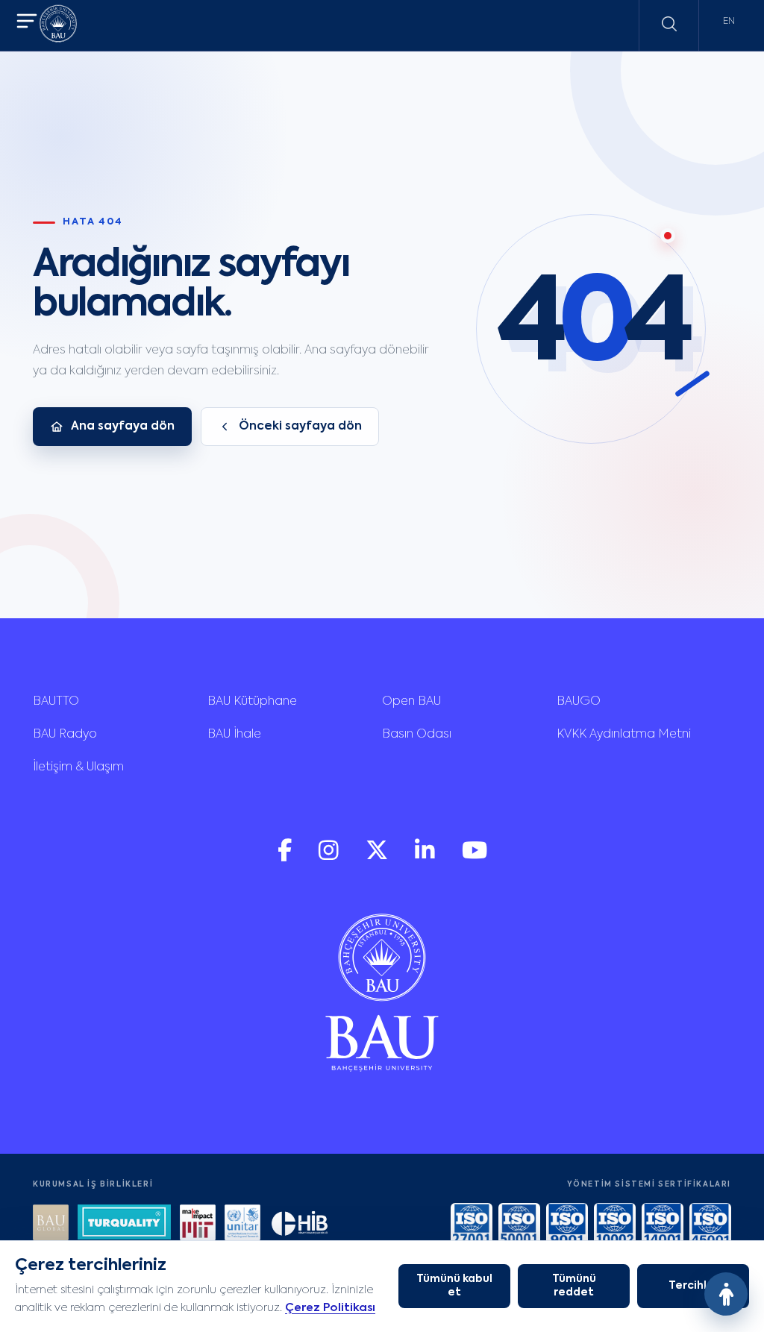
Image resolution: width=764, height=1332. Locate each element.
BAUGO (579, 702)
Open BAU (411, 702)
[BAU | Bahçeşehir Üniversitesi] (58, 25)
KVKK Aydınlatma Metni (624, 735)
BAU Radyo (65, 735)
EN (729, 21)
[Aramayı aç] (669, 24)
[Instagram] (330, 857)
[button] (27, 23)
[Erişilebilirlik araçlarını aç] (726, 1294)
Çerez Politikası (330, 1307)
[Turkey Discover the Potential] (124, 1224)
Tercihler (693, 1286)
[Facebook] (286, 857)
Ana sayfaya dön (123, 427)
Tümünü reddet (574, 1286)
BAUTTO (56, 702)
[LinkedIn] (426, 857)
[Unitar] (242, 1224)
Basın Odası (416, 735)
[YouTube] (474, 857)
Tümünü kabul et (454, 1286)
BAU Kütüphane (252, 702)
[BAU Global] (51, 1224)
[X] (378, 857)
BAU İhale (234, 735)
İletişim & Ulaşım (78, 767)
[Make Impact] (198, 1224)
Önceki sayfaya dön (300, 427)
